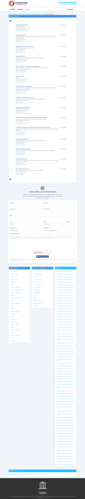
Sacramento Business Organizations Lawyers (65, 401)
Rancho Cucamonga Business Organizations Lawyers (65, 387)
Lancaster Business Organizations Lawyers (65, 348)
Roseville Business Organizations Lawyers (65, 399)
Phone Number (46, 209)
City (10, 221)
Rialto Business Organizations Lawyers (64, 391)
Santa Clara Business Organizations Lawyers (65, 425)
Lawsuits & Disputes (37, 303)
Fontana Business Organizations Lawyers (65, 319)
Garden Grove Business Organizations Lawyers (64, 330)
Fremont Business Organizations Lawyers (65, 321)
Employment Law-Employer (15, 303)
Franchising (12, 308)
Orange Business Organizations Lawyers (64, 376)
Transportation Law (14, 340)
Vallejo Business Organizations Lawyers (64, 453)
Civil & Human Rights (38, 282)
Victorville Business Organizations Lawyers (65, 458)
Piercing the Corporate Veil (41, 473)
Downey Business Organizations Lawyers (65, 303)
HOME (12, 9)
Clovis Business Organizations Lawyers (64, 290)
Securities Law (13, 332)
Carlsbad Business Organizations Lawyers (65, 284)
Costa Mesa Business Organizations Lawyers (65, 298)
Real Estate (36, 306)
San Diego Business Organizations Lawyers (65, 411)
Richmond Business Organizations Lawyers (65, 393)
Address (11, 215)
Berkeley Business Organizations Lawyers (65, 279)
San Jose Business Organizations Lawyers (65, 417)
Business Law (39, 14)
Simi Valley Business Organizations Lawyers (65, 436)
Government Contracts (14, 311)
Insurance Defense (14, 319)
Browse (20, 9)
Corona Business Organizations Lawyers (64, 295)
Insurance (12, 316)
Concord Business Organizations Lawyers (65, 292)
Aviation (12, 284)
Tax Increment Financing (15, 335)
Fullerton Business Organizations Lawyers (65, 327)
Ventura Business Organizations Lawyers (65, 456)
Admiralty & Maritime (14, 274)
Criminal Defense (37, 287)
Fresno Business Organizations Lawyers (64, 324)
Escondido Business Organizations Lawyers (65, 313)
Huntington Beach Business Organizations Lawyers (65, 340)
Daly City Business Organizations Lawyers (65, 300)
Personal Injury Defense (15, 329)
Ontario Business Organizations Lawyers (64, 373)
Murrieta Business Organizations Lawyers (65, 363)
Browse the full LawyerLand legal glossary (18, 475)
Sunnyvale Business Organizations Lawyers (65, 441)
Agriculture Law (13, 279)
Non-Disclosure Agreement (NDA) (28, 473)
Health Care (36, 298)
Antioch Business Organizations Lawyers (64, 274)
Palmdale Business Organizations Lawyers (65, 379)
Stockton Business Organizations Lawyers (65, 438)
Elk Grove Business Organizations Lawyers (65, 311)
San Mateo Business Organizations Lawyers (65, 420)
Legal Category (12, 227)
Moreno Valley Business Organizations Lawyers (64, 360)
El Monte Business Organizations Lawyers (65, 308)
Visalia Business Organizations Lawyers (64, 461)
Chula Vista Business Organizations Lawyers (65, 287)
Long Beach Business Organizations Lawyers (65, 351)
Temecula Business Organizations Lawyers (65, 444)
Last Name (45, 202)
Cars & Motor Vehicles (38, 279)
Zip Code (67, 221)
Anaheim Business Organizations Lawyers (65, 271)
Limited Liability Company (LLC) (16, 473)
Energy (11, 306)
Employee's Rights (37, 290)
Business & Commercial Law (15, 290)
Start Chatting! (43, 256)
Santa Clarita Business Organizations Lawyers (65, 428)
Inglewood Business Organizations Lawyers (65, 343)
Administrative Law (14, 271)
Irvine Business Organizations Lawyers (64, 345)
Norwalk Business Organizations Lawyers (65, 365)
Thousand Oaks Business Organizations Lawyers (64, 447)
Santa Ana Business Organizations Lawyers (65, 423)
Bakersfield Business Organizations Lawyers (65, 276)
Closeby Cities (59, 268)
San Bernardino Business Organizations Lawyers (64, 407)
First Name (12, 202)
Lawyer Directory (21, 14)
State (44, 221)
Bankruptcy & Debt (37, 274)
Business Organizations (15, 292)
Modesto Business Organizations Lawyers (65, 356)
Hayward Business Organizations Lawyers (65, 336)
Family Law (36, 295)
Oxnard (33, 14)
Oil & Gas (12, 327)
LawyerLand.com (13, 14)
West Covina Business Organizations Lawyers (65, 464)
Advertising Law (13, 276)
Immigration (12, 313)
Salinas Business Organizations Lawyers (64, 404)
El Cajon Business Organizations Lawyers (65, 306)
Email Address (12, 209)
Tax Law (11, 337)
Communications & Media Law (16, 298)
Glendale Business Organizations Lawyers (65, 333)
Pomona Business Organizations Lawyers (65, 384)
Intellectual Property (14, 321)
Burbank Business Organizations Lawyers (65, 282)
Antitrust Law (13, 282)
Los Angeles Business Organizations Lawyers (65, 353)
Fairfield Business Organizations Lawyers (65, 316)
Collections (12, 295)
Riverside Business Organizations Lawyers (65, 396)
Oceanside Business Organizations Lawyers (65, 371)
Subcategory (45, 227)
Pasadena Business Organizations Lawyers (65, 381)
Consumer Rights (37, 284)
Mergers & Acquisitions (14, 324)
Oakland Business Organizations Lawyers (65, 368)
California (28, 14)
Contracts (12, 300)
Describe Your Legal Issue (15, 233)
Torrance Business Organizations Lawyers (65, 450)
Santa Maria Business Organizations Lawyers (65, 430)
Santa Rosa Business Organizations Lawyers (65, 433)
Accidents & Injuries (37, 271)
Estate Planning (37, 292)
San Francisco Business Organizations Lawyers (64, 414)
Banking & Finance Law (14, 287)
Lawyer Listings (68, 2)
